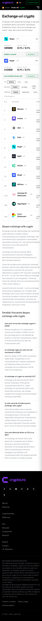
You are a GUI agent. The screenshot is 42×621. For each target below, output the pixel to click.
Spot (35, 92)
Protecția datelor (8, 605)
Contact (5, 545)
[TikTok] (27, 489)
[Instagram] (22, 489)
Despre (5, 542)
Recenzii (5, 535)
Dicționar (6, 507)
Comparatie (7, 531)
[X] (10, 489)
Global (25, 87)
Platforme (6, 517)
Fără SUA (34, 87)
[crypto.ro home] (7, 3)
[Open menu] (38, 7)
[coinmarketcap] (4, 495)
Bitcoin (5, 503)
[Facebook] (4, 489)
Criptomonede (8, 513)
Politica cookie (23, 602)
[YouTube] (16, 489)
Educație (5, 528)
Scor (38, 102)
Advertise (8, 549)
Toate (11, 82)
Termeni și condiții (9, 602)
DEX (26, 82)
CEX (19, 82)
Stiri (3, 524)
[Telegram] (33, 489)
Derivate (25, 92)
